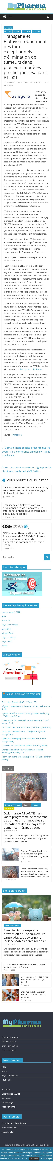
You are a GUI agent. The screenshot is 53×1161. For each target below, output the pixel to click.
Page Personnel (8, 637)
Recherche (9, 808)
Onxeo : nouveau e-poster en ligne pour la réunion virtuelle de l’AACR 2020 (26, 469)
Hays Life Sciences (10, 624)
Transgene (39, 82)
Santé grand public (12, 925)
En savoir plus (47, 1158)
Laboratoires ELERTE (11, 612)
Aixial (4, 616)
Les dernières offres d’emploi (23, 693)
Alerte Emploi (7, 1132)
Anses (4, 645)
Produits (36, 31)
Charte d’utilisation (10, 1046)
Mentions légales (9, 1041)
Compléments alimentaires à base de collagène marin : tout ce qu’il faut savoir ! (24, 965)
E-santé (26, 805)
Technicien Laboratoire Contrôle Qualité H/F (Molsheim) (26, 727)
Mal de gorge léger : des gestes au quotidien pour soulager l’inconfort (34, 979)
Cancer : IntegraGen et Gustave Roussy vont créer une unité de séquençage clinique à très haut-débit (25, 490)
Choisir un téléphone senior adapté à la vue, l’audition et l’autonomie (33, 994)
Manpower (6, 629)
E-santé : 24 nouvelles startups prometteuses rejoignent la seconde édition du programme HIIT (34, 855)
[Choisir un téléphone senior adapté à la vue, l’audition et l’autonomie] (10, 990)
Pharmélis (6, 620)
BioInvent (24, 82)
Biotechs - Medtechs (13, 805)
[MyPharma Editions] (5, 17)
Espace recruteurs (9, 1127)
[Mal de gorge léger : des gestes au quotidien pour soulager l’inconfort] (10, 975)
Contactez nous (8, 1050)
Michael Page (7, 633)
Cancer (17, 31)
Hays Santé (7, 641)
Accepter (34, 1158)
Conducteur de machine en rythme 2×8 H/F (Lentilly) (24, 745)
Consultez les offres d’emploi (14, 1123)
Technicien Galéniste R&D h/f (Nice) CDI (19, 702)
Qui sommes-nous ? (10, 1037)
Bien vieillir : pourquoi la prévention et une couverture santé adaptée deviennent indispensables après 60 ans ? (25, 935)
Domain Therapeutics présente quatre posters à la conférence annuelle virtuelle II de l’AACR (26, 451)
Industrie (26, 31)
